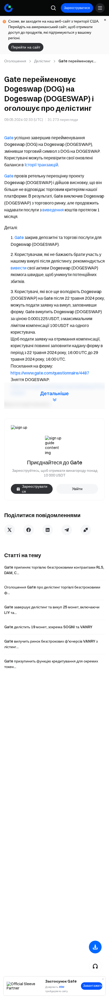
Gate (8, 137)
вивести (18, 268)
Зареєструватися (77, 8)
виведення (53, 209)
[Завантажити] (95, 947)
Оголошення (15, 61)
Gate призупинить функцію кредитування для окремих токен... (51, 664)
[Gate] (8, 8)
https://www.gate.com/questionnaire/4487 (50, 373)
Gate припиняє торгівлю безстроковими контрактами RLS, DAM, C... (54, 570)
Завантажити (92, 986)
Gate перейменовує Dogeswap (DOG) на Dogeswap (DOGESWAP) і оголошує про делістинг (81, 61)
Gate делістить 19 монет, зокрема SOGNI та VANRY (48, 627)
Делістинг (42, 61)
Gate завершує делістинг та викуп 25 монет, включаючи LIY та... (51, 610)
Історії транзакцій (41, 164)
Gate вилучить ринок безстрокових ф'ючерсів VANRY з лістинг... (51, 644)
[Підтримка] (95, 966)
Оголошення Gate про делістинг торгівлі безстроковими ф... (52, 590)
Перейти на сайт (25, 47)
